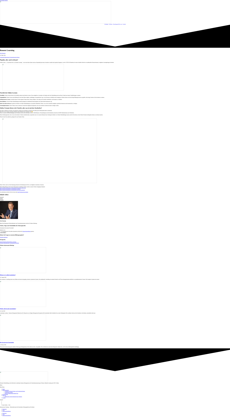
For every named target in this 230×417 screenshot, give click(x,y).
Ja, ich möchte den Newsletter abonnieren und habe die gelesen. (17, 231)
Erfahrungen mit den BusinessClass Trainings (13, 396)
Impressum (4, 409)
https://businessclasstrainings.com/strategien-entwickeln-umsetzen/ (12, 190)
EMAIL (1, 230)
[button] (106, 24)
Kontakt (124, 24)
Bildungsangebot (5, 390)
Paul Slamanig (2, 53)
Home (3, 389)
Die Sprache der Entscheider (7, 342)
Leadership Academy (9, 392)
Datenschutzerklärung (27, 231)
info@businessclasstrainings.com (8, 402)
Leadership (2, 57)
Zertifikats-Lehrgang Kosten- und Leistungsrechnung (15, 391)
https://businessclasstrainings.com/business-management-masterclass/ (13, 187)
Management (6, 57)
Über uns (120, 24)
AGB (3, 410)
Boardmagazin (116, 24)
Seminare (110, 24)
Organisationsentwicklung (14, 57)
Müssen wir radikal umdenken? (8, 275)
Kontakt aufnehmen (3, 237)
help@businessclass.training (22, 192)
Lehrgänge (106, 24)
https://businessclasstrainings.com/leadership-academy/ (10, 188)
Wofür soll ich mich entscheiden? (8, 308)
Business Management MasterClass (11, 393)
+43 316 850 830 (5, 401)
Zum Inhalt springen (4, 0)
